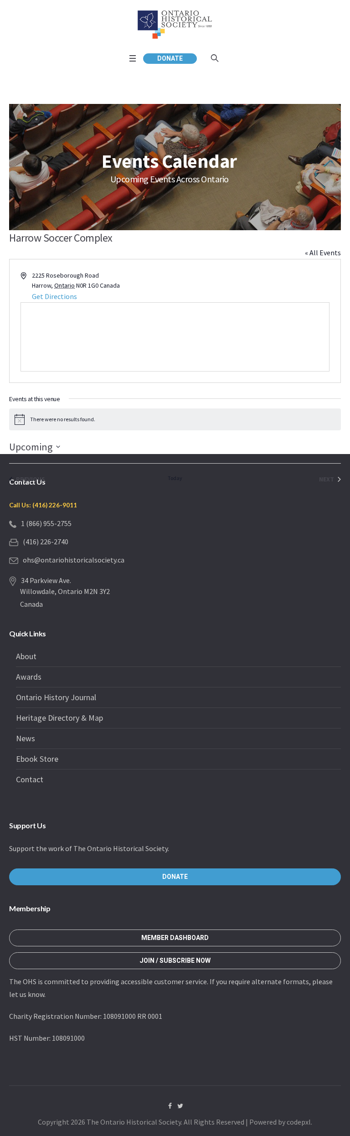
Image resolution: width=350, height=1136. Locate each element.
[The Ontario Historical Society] (175, 24)
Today (175, 478)
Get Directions (54, 296)
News (25, 738)
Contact (29, 779)
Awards (28, 676)
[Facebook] (170, 1105)
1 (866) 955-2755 (46, 523)
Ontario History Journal (56, 697)
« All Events (323, 252)
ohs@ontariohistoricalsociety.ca (73, 559)
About (26, 656)
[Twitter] (180, 1105)
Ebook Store (37, 759)
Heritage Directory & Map (59, 718)
